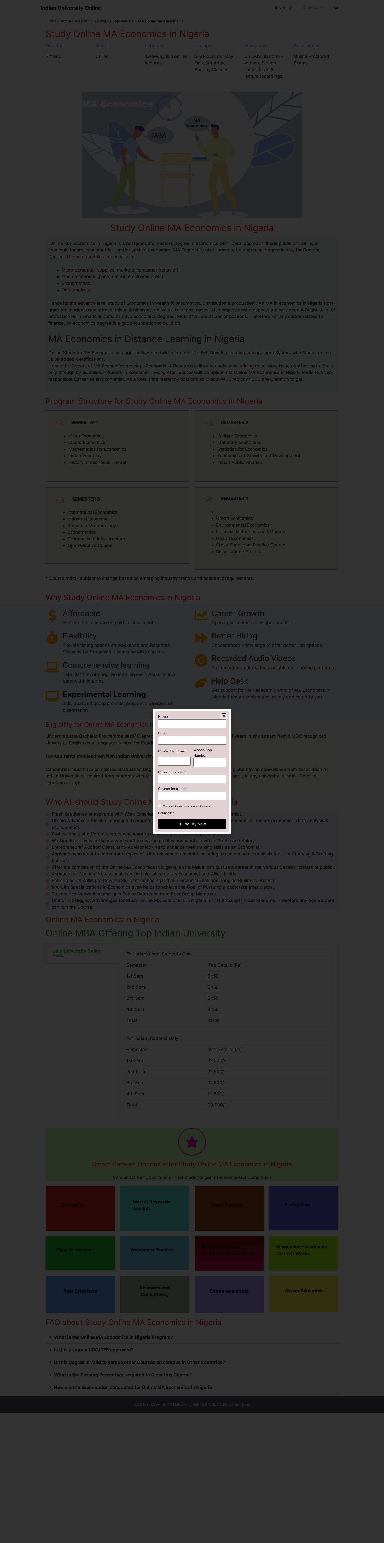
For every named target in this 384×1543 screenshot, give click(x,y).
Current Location (172, 772)
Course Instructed (173, 789)
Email (162, 733)
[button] (224, 716)
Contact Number (171, 751)
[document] (192, 771)
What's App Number (202, 752)
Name (163, 716)
